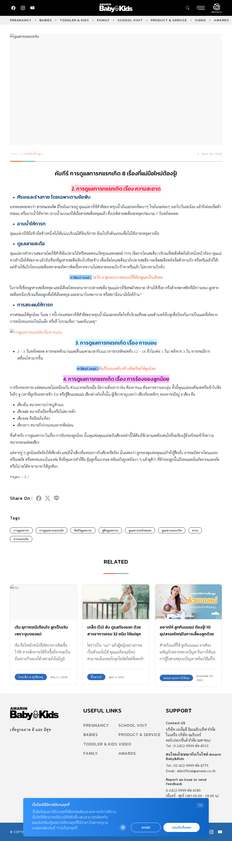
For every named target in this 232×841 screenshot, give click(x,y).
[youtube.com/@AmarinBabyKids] (32, 8)
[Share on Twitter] (47, 498)
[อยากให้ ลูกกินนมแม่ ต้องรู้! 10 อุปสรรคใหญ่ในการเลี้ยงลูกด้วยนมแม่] (188, 601)
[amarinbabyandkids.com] (116, 8)
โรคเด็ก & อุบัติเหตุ (30, 677)
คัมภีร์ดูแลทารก (83, 530)
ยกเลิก (146, 827)
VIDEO (200, 20)
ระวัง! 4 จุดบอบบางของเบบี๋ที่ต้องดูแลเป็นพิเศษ (128, 277)
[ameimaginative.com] (216, 7)
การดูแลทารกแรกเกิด (51, 530)
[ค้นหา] (187, 8)
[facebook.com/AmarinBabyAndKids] (13, 8)
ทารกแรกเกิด (21, 539)
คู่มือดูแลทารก (110, 530)
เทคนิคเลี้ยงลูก (33, 153)
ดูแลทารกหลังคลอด (140, 530)
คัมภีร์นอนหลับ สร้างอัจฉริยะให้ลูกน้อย (127, 368)
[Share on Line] (56, 498)
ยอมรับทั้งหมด (181, 827)
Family (103, 20)
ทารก (195, 530)
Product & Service (169, 20)
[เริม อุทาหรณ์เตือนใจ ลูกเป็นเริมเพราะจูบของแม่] (43, 601)
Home (14, 153)
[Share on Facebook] (38, 498)
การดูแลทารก (21, 530)
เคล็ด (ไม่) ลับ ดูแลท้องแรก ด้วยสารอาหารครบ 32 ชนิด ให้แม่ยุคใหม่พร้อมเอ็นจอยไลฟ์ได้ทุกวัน (114, 634)
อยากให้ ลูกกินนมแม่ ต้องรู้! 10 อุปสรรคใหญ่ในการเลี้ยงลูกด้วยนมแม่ (187, 634)
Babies (45, 20)
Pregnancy (20, 20)
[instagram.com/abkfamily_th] (22, 8)
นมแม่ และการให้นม (176, 678)
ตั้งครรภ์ (96, 677)
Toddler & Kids (74, 20)
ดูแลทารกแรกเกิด (172, 530)
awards (221, 20)
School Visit (130, 20)
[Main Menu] (200, 8)
